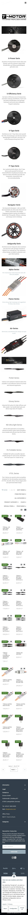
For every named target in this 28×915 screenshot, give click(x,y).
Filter (5, 490)
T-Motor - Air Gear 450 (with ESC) (19, 528)
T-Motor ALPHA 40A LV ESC (7, 680)
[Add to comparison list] (8, 516)
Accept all (22, 908)
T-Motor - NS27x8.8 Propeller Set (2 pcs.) (6, 629)
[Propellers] (14, 360)
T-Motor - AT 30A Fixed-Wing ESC (6, 553)
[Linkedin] (15, 857)
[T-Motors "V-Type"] (14, 118)
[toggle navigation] (25, 3)
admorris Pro (17, 913)
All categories (20, 498)
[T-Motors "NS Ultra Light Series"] (14, 416)
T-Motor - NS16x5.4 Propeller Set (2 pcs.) (6, 577)
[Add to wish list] (11, 516)
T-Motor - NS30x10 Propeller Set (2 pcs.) (19, 629)
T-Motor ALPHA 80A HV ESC (7, 727)
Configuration (13, 908)
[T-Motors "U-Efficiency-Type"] (14, 81)
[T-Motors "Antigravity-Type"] (14, 230)
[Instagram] (13, 857)
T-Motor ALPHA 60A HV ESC (7, 704)
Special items (8, 506)
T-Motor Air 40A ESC (19, 653)
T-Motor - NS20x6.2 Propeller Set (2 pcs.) (6, 603)
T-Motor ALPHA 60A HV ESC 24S (19, 681)
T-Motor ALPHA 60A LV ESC (20, 704)
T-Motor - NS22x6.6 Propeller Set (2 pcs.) (19, 603)
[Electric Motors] (14, 30)
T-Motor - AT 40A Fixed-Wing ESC (19, 553)
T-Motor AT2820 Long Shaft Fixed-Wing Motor (20, 754)
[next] (24, 769)
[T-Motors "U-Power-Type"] (14, 45)
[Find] (23, 2)
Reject (5, 908)
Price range (21, 506)
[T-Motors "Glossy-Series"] (14, 392)
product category (10, 502)
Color (23, 502)
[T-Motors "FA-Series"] (14, 441)
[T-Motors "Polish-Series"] (14, 369)
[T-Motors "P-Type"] (14, 153)
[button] (21, 509)
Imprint (5, 904)
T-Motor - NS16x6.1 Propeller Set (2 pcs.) (19, 577)
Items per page (20, 494)
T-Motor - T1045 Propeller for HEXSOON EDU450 (6, 655)
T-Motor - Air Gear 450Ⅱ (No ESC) (6, 528)
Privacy (10, 904)
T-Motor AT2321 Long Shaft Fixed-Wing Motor (20, 729)
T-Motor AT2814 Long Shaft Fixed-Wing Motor (6, 754)
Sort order (21, 490)
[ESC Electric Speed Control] (14, 262)
